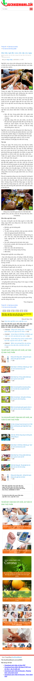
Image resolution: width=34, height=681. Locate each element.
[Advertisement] (17, 28)
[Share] (4, 311)
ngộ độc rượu (23, 321)
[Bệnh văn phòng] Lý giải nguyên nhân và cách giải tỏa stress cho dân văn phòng (21, 408)
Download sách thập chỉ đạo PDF (15, 665)
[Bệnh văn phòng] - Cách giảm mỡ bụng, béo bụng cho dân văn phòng (21, 398)
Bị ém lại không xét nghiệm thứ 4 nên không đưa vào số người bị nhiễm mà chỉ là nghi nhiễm (17, 574)
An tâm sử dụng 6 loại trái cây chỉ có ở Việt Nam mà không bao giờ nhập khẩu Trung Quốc (21, 426)
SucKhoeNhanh (17, 657)
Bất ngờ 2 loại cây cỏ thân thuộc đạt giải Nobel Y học (17, 599)
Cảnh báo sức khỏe (13, 46)
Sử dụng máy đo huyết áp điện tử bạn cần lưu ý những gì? (17, 551)
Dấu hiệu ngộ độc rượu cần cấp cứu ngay (16, 53)
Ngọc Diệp (10, 59)
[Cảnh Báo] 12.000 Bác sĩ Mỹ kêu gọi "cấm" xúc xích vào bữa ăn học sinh (21, 368)
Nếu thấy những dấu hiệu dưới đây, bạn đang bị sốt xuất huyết (17, 623)
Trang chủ (3, 46)
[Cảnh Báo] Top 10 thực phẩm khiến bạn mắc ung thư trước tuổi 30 (21, 378)
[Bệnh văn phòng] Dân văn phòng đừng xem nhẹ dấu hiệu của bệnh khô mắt (20, 388)
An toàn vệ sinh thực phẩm (9, 48)
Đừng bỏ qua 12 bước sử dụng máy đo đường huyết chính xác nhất (17, 527)
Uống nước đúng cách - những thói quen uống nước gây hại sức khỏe (21, 358)
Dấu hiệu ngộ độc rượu (11, 321)
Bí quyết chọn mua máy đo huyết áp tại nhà (17, 648)
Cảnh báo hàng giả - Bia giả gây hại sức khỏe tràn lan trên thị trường (20, 466)
